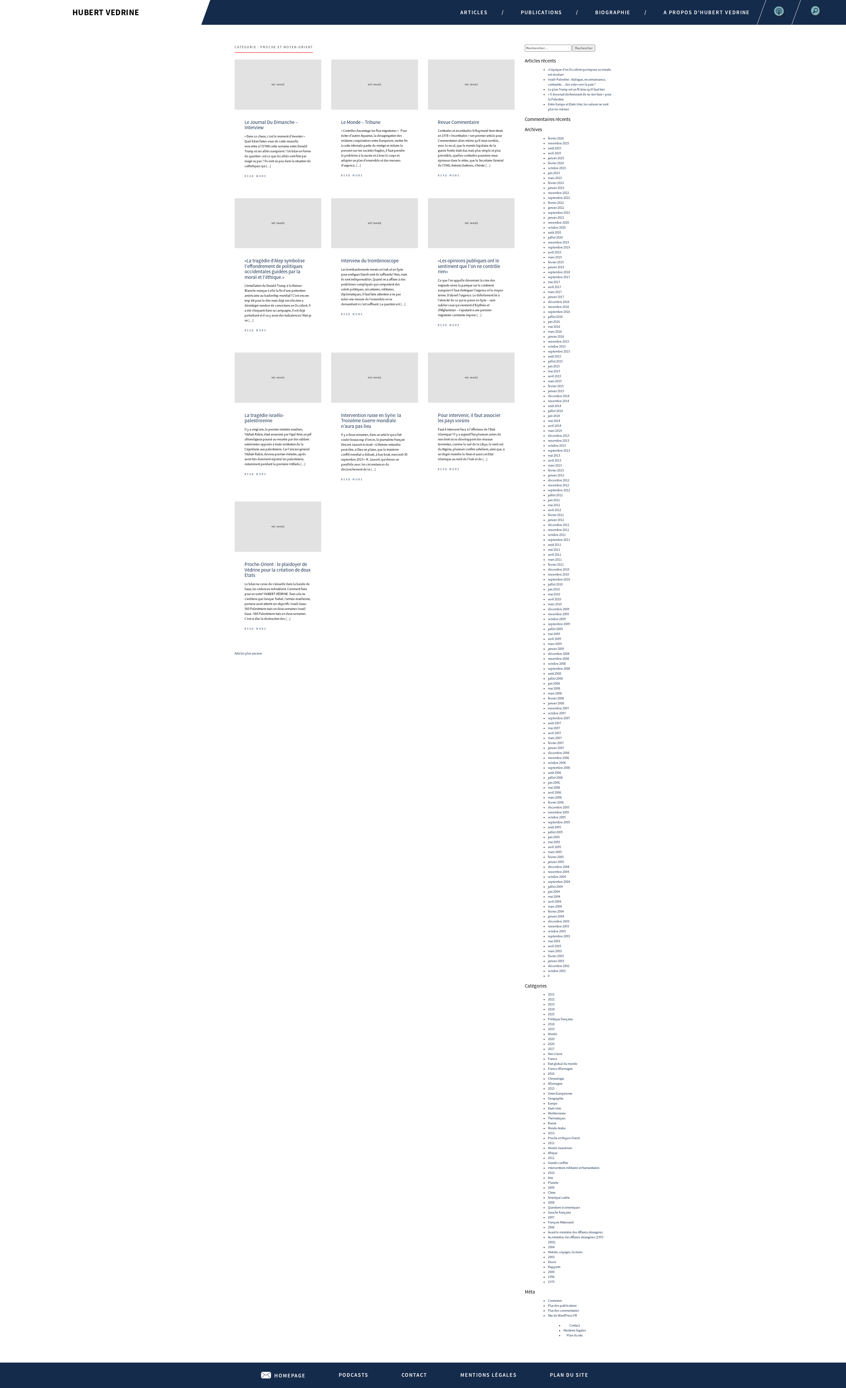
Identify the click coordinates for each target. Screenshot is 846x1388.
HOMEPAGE (290, 1375)
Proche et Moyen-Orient (564, 1138)
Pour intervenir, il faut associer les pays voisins (469, 418)
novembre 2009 (558, 614)
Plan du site (575, 1335)
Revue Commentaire (458, 122)
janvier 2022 (556, 208)
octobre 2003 (557, 931)
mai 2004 (554, 896)
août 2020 (554, 232)
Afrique (553, 1153)
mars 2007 (555, 738)
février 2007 (556, 743)
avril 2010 (554, 599)
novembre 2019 (558, 242)
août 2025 (554, 148)
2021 (551, 994)
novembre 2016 (558, 307)
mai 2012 (554, 505)
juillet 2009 (555, 629)
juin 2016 (554, 321)
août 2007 (554, 723)
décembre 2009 (558, 609)
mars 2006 (555, 797)
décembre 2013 (558, 435)
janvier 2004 (556, 916)
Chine (552, 1192)
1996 (551, 1277)
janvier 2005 (556, 862)
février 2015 (556, 386)
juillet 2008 (555, 678)
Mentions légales (574, 1330)
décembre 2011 (558, 525)
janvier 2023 (556, 188)
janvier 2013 (556, 475)
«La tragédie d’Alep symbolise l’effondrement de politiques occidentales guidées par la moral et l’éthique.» (275, 268)
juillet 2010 (555, 584)
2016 (551, 1073)
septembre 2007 (559, 718)
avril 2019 (554, 252)
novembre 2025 (558, 143)
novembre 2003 (558, 926)
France (552, 1059)
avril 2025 (554, 153)
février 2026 (556, 138)
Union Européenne (560, 1093)
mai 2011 (554, 549)
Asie (550, 1178)
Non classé (555, 1054)
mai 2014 (554, 421)
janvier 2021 (556, 217)
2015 (551, 1088)
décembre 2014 (558, 396)
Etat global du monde (562, 1064)
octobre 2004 (557, 877)
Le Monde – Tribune (360, 122)
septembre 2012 (559, 490)
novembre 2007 (558, 708)
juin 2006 (554, 782)
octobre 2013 (557, 445)
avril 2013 (554, 460)
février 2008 (556, 698)
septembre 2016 (559, 312)
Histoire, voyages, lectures (565, 1252)
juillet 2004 (555, 886)
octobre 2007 (557, 713)
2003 (551, 1257)
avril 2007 (554, 733)
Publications (541, 12)
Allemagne (555, 1083)
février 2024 (556, 163)
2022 (551, 999)
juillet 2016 (555, 317)
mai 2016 (554, 326)
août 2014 (554, 406)
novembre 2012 (558, 485)
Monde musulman (560, 1148)
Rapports (554, 1267)
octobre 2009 (557, 619)
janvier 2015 (556, 391)
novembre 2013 (558, 440)
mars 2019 (555, 257)
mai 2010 (554, 594)
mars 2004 (555, 906)
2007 (551, 1217)
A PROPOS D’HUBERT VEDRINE (707, 12)
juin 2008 (554, 683)
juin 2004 (554, 891)
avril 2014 (554, 426)
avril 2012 (554, 510)
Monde (552, 1034)
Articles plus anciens (248, 653)
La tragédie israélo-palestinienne (264, 418)
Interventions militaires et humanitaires (573, 1168)
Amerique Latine (559, 1197)
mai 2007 (554, 728)
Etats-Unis (554, 1108)
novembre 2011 (558, 530)
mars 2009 (555, 644)
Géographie (555, 1098)
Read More (256, 176)
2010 (551, 1173)
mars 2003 (555, 951)
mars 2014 (555, 431)
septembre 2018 (559, 272)
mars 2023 (555, 178)
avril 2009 (554, 639)
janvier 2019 (556, 267)
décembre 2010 (558, 569)
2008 (551, 1202)
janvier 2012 (556, 520)
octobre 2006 (557, 763)
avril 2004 (554, 901)
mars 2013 (555, 465)
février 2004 (556, 911)
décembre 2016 (558, 302)
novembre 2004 (558, 872)
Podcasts (353, 1374)
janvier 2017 (556, 297)
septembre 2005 (559, 822)
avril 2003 (554, 946)
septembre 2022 (559, 198)
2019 (551, 1029)
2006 (551, 1227)
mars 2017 (555, 292)
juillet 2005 (555, 832)
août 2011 (554, 545)
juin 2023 (554, 173)
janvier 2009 (556, 649)
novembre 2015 (558, 341)
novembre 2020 (558, 222)
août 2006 (554, 772)
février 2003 (556, 956)
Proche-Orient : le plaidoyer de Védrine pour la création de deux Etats (278, 569)
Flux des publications (562, 1305)
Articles (474, 12)
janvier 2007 (556, 748)
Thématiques (556, 1118)
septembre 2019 (559, 247)
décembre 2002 (558, 966)
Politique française (560, 1019)
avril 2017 (554, 287)
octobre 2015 (557, 346)
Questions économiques (564, 1207)
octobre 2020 (557, 227)
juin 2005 (554, 837)
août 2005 (554, 827)
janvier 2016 (556, 336)
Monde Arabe (557, 1128)
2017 (551, 1049)
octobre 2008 (557, 663)
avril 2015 (554, 376)
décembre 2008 (558, 654)
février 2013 (556, 470)
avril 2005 (554, 847)
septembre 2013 (559, 450)
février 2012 (556, 515)
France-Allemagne (560, 1069)
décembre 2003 (558, 921)
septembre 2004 (559, 882)
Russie (552, 1123)
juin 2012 (554, 500)
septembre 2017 (559, 277)
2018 (551, 1024)
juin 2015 (554, 366)
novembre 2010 (558, 574)
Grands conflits (558, 1163)
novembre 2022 (558, 193)
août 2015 (554, 356)
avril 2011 (554, 554)
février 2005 (556, 857)
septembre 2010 (559, 579)
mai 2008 (554, 688)
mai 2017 (554, 282)
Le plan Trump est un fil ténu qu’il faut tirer (576, 89)
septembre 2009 (559, 624)
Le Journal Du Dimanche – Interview (271, 125)
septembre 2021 (559, 212)
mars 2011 (555, 559)
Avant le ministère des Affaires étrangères (575, 1232)
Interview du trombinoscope (370, 260)
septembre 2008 (559, 668)
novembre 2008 (558, 658)
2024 (551, 1009)
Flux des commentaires (563, 1310)
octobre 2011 (557, 535)
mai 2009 (554, 634)
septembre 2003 (559, 936)
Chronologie (556, 1078)
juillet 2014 (555, 411)
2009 (551, 1187)
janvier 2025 (556, 158)
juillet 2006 (555, 777)
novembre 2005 (558, 812)
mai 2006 (554, 787)
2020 (551, 1039)
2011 (551, 1158)
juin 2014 (554, 416)
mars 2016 (555, 331)
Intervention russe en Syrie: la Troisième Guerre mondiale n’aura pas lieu (371, 420)
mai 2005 (554, 842)
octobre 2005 (557, 817)
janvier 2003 (556, 961)
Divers (552, 1262)
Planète (553, 1183)
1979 (551, 1282)
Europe (553, 1103)
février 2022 (556, 203)
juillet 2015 (555, 361)
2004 (551, 1247)
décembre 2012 (558, 480)
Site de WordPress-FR (562, 1315)
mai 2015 (554, 371)
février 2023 (556, 183)
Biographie (613, 12)
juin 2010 (554, 589)
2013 (551, 1133)
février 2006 (556, 802)
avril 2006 (554, 792)
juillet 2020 (555, 237)
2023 (551, 1004)
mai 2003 (554, 941)
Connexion (555, 1300)
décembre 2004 (558, 867)
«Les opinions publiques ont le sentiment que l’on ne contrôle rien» (469, 266)
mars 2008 (555, 693)
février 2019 (556, 262)
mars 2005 (555, 852)
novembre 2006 (558, 758)
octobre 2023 (557, 168)
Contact (574, 1325)
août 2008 (554, 673)
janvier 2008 (556, 703)
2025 (551, 1014)
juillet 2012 (555, 495)
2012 (551, 1143)
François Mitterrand (561, 1222)
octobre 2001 (557, 971)
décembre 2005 (558, 807)
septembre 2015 (559, 351)
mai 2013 (554, 455)
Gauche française (559, 1212)
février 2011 (556, 564)
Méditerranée (557, 1113)
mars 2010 (555, 604)
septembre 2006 (559, 768)
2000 (551, 1272)
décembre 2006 (558, 753)
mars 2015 (555, 381)
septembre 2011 (559, 540)
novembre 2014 (558, 401)
